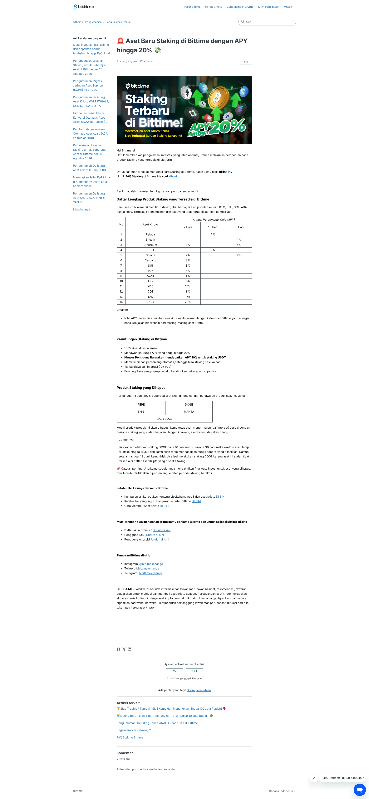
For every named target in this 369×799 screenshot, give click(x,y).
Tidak (194, 671)
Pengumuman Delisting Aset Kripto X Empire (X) (89, 168)
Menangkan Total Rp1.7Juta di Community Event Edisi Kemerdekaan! (91, 181)
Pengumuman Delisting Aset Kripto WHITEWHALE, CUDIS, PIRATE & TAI (91, 101)
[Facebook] (118, 649)
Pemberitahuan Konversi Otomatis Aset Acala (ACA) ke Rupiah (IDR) (91, 133)
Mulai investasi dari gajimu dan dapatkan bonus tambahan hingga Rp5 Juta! (91, 49)
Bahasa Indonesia (281, 791)
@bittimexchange (151, 564)
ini (229, 172)
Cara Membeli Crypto (240, 6)
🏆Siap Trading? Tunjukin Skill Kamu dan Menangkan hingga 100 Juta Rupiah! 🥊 (171, 708)
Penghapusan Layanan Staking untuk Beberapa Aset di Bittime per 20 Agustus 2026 (89, 67)
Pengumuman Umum (118, 21)
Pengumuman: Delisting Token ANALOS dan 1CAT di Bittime (157, 723)
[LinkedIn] (129, 649)
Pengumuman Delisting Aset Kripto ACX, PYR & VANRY (89, 198)
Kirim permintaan (268, 6)
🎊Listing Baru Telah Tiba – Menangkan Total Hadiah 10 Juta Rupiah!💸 (165, 716)
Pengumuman (93, 21)
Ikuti (246, 61)
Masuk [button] (288, 6)
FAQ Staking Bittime (130, 737)
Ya (174, 671)
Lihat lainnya (81, 209)
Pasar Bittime (192, 6)
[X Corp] (124, 649)
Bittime (77, 21)
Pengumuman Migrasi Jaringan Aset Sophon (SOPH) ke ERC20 (88, 85)
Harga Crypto (213, 6)
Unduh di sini (161, 530)
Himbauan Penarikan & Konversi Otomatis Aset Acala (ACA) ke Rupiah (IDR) (92, 117)
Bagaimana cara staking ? (134, 730)
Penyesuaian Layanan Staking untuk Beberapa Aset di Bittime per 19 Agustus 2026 (89, 151)
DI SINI (220, 496)
